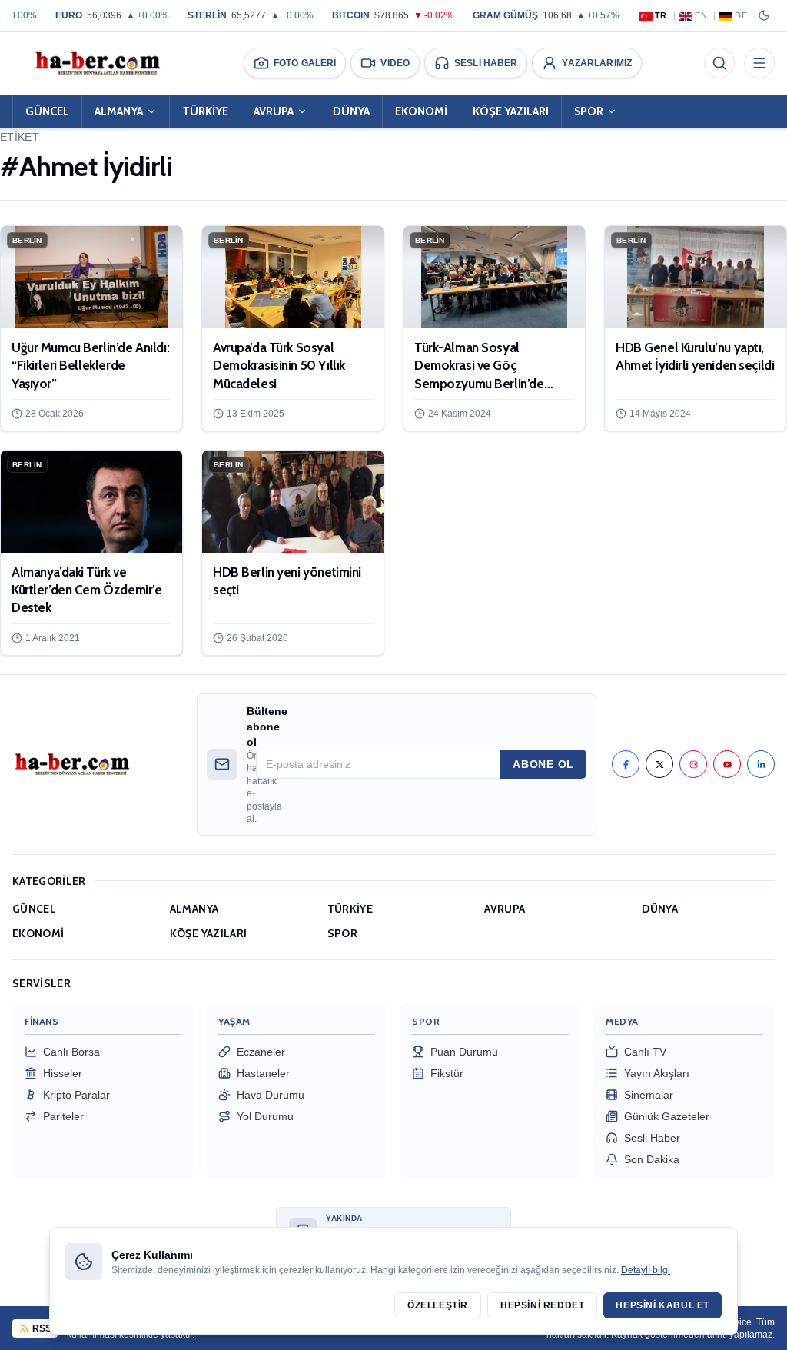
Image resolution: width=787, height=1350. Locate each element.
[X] (659, 764)
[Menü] (759, 63)
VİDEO (395, 63)
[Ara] (719, 63)
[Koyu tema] (764, 15)
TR (661, 15)
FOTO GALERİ (305, 63)
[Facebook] (625, 764)
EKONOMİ (421, 111)
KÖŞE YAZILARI (511, 111)
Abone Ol (543, 764)
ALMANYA (119, 111)
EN (701, 15)
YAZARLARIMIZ (597, 63)
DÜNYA (351, 111)
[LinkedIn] (761, 764)
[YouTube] (727, 764)
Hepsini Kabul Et (662, 1305)
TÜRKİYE (205, 111)
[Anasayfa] (96, 63)
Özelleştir (437, 1305)
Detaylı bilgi (645, 1270)
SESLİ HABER (485, 63)
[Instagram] (693, 764)
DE (741, 15)
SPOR (588, 111)
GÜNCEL (47, 111)
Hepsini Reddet (542, 1305)
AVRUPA (274, 111)
